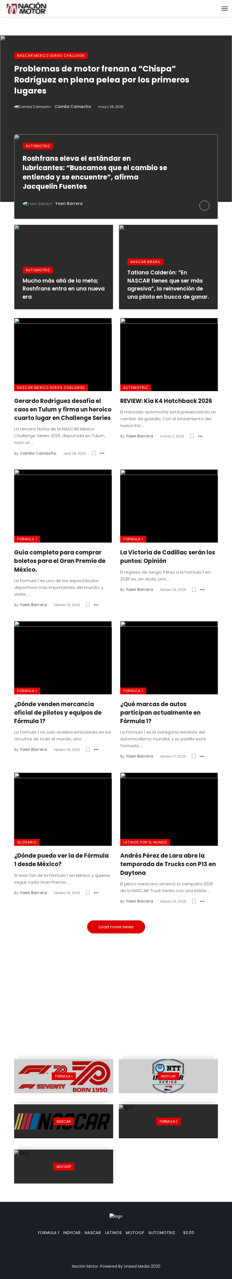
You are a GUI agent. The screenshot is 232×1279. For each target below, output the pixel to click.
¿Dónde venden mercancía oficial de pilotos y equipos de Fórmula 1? (58, 712)
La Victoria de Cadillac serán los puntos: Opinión (167, 557)
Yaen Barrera (69, 203)
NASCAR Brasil (145, 261)
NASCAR (93, 1232)
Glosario (26, 842)
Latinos (113, 1232)
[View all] (63, 1076)
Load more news (116, 927)
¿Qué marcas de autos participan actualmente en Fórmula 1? (160, 712)
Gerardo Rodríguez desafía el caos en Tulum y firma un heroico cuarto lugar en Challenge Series (62, 409)
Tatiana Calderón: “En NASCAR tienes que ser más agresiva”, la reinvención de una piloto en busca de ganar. (168, 285)
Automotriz (38, 146)
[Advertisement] (116, 989)
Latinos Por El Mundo (145, 842)
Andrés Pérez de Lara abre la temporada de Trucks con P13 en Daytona (168, 864)
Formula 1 (27, 539)
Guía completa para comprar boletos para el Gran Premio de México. (60, 561)
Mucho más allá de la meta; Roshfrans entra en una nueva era (64, 289)
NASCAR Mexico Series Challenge (51, 55)
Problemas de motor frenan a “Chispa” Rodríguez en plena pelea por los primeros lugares (101, 79)
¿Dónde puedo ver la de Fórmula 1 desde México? (61, 860)
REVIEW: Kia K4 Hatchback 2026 (166, 401)
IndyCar (72, 1232)
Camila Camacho (73, 106)
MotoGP (135, 1232)
